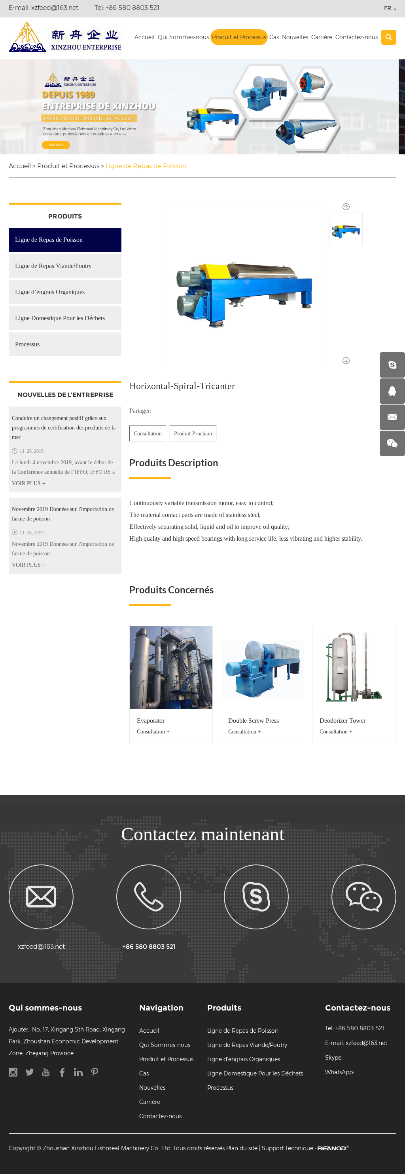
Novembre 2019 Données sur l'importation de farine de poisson (63, 514)
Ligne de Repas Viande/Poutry (53, 265)
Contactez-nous (356, 37)
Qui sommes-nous (45, 1008)
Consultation (148, 434)
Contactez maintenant (202, 833)
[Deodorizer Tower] (354, 667)
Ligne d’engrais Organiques (50, 292)
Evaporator (151, 720)
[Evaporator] (171, 667)
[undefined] (243, 283)
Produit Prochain (193, 434)
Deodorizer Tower (342, 720)
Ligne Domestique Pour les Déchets (60, 318)
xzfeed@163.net (54, 7)
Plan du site (241, 1148)
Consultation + (153, 732)
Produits (65, 216)
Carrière (321, 37)
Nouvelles (295, 37)
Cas (274, 37)
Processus (27, 344)
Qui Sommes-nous (183, 37)
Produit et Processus (239, 37)
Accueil (144, 37)
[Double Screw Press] (262, 667)
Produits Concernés (171, 589)
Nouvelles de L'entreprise (65, 395)
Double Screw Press (253, 720)
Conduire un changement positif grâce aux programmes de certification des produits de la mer (63, 427)
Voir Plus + (28, 483)
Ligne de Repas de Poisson (146, 166)
